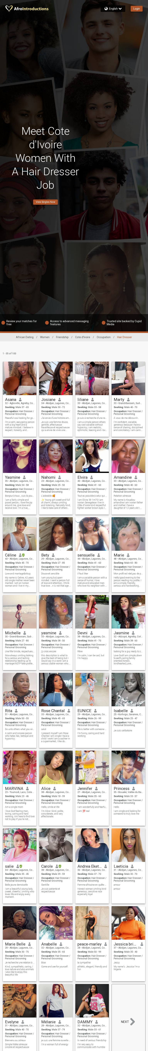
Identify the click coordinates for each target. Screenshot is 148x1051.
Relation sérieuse (122, 495)
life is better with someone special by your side (92, 729)
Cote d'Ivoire (82, 337)
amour (117, 884)
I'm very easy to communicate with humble (91, 1045)
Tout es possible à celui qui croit (92, 495)
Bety (45, 555)
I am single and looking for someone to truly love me (127, 812)
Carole (47, 866)
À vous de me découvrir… (126, 418)
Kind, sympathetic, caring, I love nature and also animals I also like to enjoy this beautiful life (19, 970)
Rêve (79, 651)
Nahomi (48, 477)
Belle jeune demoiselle (16, 884)
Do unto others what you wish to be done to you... (19, 729)
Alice (45, 788)
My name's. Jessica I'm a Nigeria (127, 968)
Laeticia (121, 866)
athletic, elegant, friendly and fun (92, 968)
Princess (122, 788)
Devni (82, 633)
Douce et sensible (50, 573)
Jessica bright (126, 944)
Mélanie (48, 1022)
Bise (43, 962)
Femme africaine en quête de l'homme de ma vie (92, 884)
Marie (119, 555)
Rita (8, 710)
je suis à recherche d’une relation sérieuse (92, 418)
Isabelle (121, 710)
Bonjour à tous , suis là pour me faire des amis (19, 495)
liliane (82, 399)
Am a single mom (14, 807)
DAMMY (84, 1022)
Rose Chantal (53, 710)
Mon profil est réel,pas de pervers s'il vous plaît (128, 573)
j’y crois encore (48, 651)
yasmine (48, 633)
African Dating (25, 337)
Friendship (62, 337)
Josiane (48, 399)
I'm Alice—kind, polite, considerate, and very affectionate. (52, 814)
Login (136, 8)
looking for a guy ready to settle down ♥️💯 (128, 651)
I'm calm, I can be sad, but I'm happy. (90, 657)
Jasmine (121, 633)
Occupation (104, 337)
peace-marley (89, 944)
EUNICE (84, 710)
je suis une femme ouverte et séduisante (56, 1040)
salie (9, 866)
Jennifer (84, 788)
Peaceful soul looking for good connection (19, 418)
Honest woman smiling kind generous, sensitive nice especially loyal (91, 892)
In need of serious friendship (91, 1040)
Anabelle (49, 944)
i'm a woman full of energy (54, 1044)
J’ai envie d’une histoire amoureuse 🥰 (56, 418)
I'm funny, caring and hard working (90, 734)
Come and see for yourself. (54, 966)
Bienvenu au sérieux (15, 1040)
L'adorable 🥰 (48, 495)
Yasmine (12, 477)
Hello (116, 807)
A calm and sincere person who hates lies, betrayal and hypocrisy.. (19, 736)
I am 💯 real (83, 811)
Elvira (82, 477)
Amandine (123, 477)
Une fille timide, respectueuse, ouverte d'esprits (19, 651)
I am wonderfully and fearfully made (92, 807)
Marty (119, 399)
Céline (10, 555)
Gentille (45, 884)
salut (43, 729)
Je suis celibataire (123, 730)
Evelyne (12, 1022)
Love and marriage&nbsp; (18, 573)
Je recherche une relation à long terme (19, 962)
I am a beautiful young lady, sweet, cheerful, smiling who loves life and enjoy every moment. (19, 893)
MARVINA (14, 788)
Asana (10, 399)
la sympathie (84, 962)
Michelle (13, 633)
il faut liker (82, 573)
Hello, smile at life (50, 807)
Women (45, 337)
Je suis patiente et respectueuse (50, 890)
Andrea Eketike (89, 866)
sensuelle (86, 555)
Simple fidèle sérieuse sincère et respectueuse (17, 1045)
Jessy (117, 962)
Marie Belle (15, 944)
